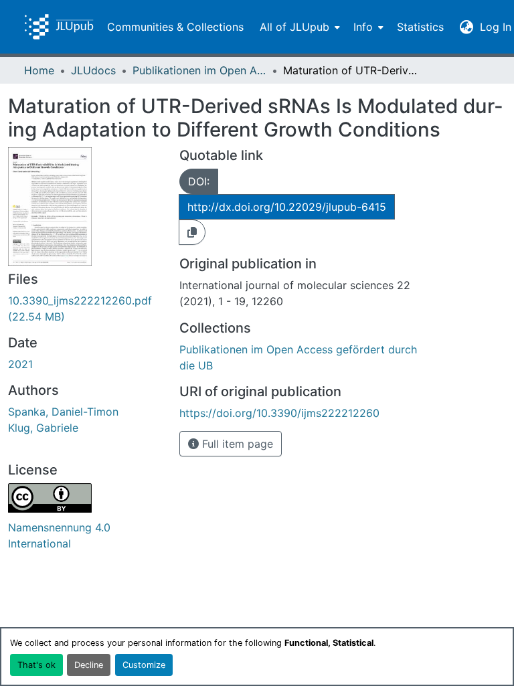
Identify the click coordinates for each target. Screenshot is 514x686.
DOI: (198, 181)
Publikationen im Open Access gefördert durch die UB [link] (199, 70)
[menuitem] (298, 27)
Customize (143, 665)
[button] (59, 26)
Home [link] (39, 70)
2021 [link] (20, 364)
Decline (88, 665)
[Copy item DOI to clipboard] (192, 232)
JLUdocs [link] (93, 70)
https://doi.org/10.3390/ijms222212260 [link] (279, 413)
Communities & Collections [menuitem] (175, 26)
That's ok (36, 665)
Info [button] (363, 26)
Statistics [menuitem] (420, 26)
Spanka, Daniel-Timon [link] (63, 411)
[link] (85, 308)
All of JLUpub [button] (294, 26)
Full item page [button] (236, 443)
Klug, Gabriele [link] (43, 427)
